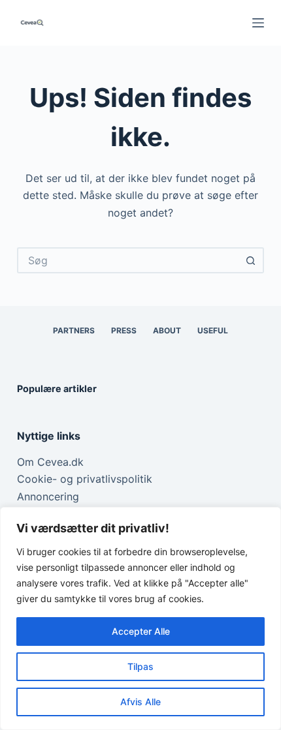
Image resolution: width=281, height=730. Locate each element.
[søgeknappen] (251, 260)
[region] (140, 618)
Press (124, 330)
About (167, 330)
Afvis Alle (140, 701)
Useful (212, 330)
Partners (74, 330)
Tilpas (140, 666)
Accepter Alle (141, 631)
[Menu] (258, 23)
